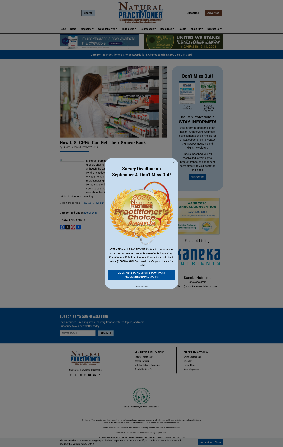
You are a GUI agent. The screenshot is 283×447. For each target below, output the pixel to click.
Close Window (141, 286)
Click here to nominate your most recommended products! (142, 274)
